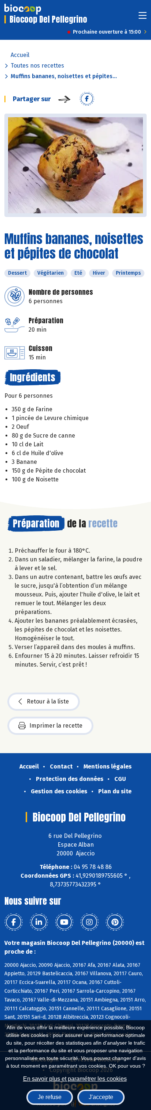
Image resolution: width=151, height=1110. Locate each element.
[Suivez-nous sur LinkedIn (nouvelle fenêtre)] (39, 922)
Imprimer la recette (55, 725)
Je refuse (50, 1097)
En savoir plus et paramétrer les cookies (75, 1079)
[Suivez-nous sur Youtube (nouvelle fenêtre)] (64, 922)
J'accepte (101, 1097)
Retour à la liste (48, 701)
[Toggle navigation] (143, 17)
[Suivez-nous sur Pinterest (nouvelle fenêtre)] (115, 922)
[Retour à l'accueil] (22, 9)
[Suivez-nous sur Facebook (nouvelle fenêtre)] (13, 922)
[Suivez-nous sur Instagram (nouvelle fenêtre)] (89, 922)
